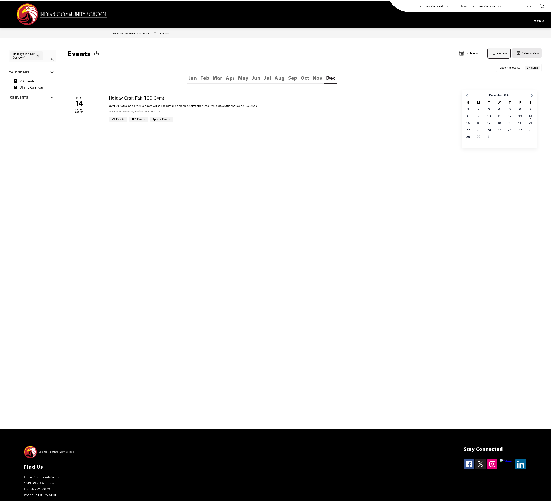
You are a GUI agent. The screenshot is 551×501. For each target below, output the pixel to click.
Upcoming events (510, 67)
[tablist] (224, 78)
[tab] (193, 78)
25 (499, 130)
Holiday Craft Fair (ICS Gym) (136, 98)
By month (532, 67)
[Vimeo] (507, 461)
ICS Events (27, 81)
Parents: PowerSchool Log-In (432, 6)
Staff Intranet (524, 6)
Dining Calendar (31, 87)
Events (165, 33)
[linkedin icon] (520, 468)
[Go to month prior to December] (467, 95)
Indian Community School (131, 33)
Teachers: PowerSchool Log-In (484, 6)
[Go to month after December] (532, 95)
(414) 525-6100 (45, 495)
